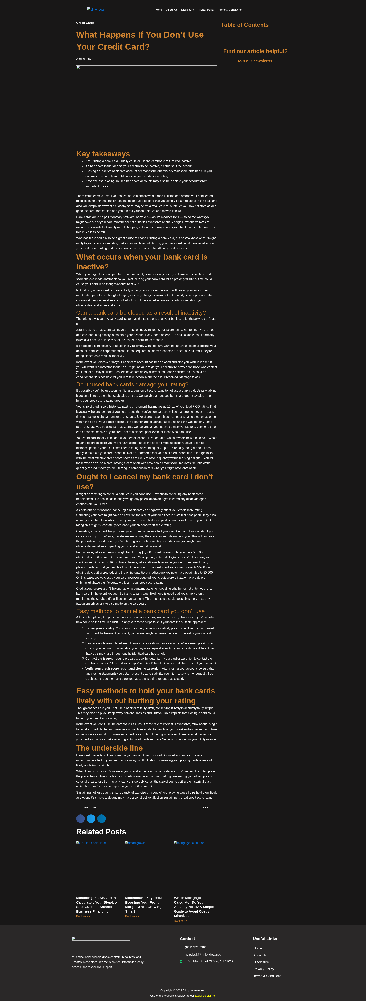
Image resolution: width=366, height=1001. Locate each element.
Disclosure (187, 9)
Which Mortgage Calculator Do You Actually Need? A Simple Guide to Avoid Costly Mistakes (194, 907)
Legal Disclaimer (205, 995)
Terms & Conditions (230, 9)
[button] (80, 818)
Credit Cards (85, 22)
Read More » (83, 916)
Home (159, 9)
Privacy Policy (206, 9)
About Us (171, 9)
